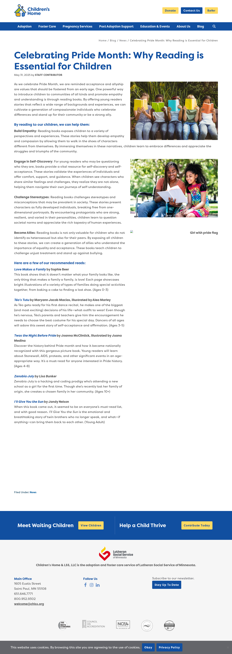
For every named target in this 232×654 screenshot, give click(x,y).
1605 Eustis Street (27, 583)
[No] (227, 647)
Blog (113, 40)
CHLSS (32, 10)
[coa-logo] (93, 627)
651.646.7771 (23, 594)
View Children (91, 525)
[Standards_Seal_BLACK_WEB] (64, 630)
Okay (148, 647)
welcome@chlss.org (29, 604)
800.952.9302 (25, 599)
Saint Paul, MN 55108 (30, 588)
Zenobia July (24, 376)
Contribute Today (197, 525)
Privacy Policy (169, 647)
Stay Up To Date (167, 585)
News (33, 492)
